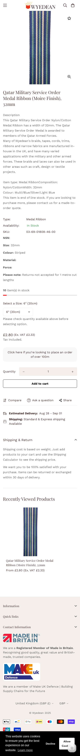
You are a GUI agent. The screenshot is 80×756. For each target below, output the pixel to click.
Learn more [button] (25, 750)
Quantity (9, 371)
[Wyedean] (40, 5)
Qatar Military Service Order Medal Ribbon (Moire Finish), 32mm (29, 563)
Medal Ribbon (36, 219)
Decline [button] (50, 743)
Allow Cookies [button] (67, 743)
